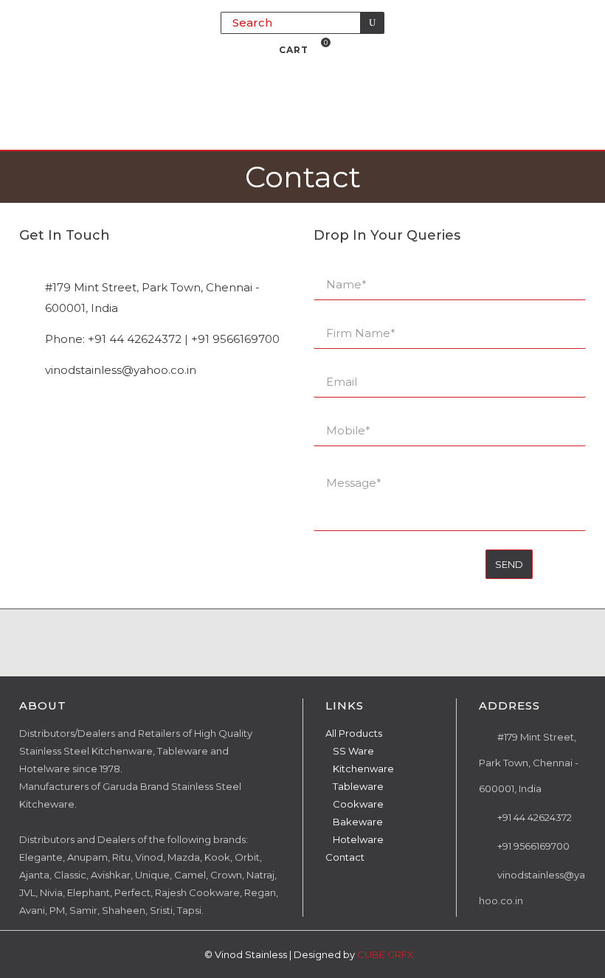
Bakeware (358, 822)
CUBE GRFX (385, 954)
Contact (344, 857)
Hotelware (358, 839)
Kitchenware (363, 768)
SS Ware (353, 751)
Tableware (358, 786)
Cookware (358, 804)
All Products (353, 733)
